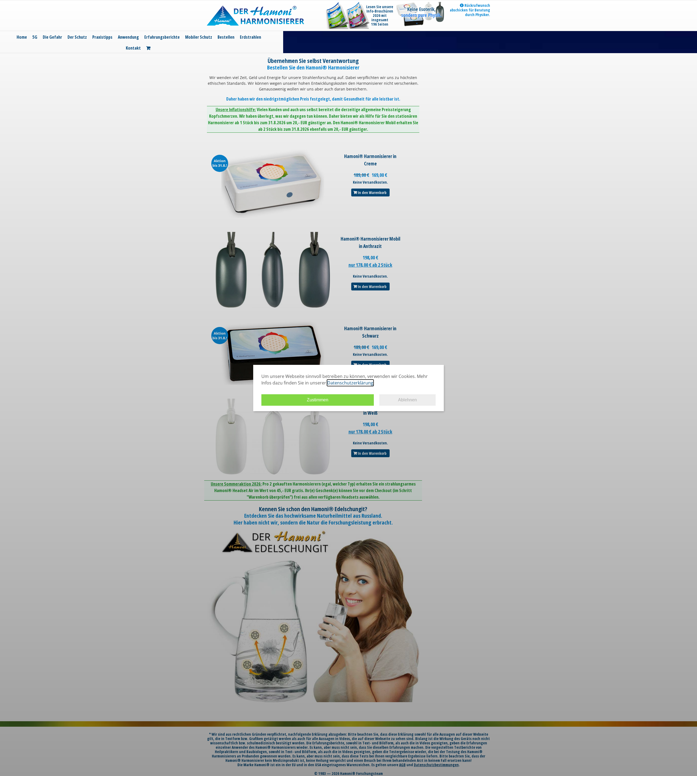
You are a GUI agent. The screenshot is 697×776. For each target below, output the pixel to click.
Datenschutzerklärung (350, 383)
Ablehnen (407, 400)
